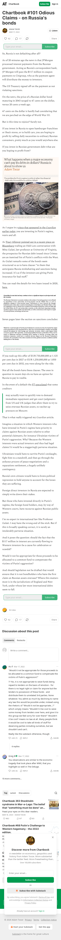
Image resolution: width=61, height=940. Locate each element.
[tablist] (14, 640)
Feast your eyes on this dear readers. (20, 811)
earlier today (8, 231)
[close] (53, 837)
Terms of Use (44, 897)
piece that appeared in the (32, 227)
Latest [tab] (13, 793)
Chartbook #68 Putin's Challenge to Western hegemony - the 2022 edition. (23, 829)
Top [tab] (5, 793)
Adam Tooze (14, 29)
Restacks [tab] (21, 640)
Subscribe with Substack (32, 890)
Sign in (55, 4)
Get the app (44, 927)
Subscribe (44, 4)
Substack (16, 934)
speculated (41, 384)
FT (33, 384)
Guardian (51, 227)
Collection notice (49, 919)
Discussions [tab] (24, 793)
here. (5, 287)
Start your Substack (23, 927)
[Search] (56, 793)
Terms (36, 919)
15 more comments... (12, 778)
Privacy (28, 919)
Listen (55, 30)
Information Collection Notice (35, 900)
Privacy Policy (30, 903)
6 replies (15, 746)
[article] (30, 809)
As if (11, 666)
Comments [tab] (9, 640)
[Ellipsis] (57, 666)
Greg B (12, 756)
